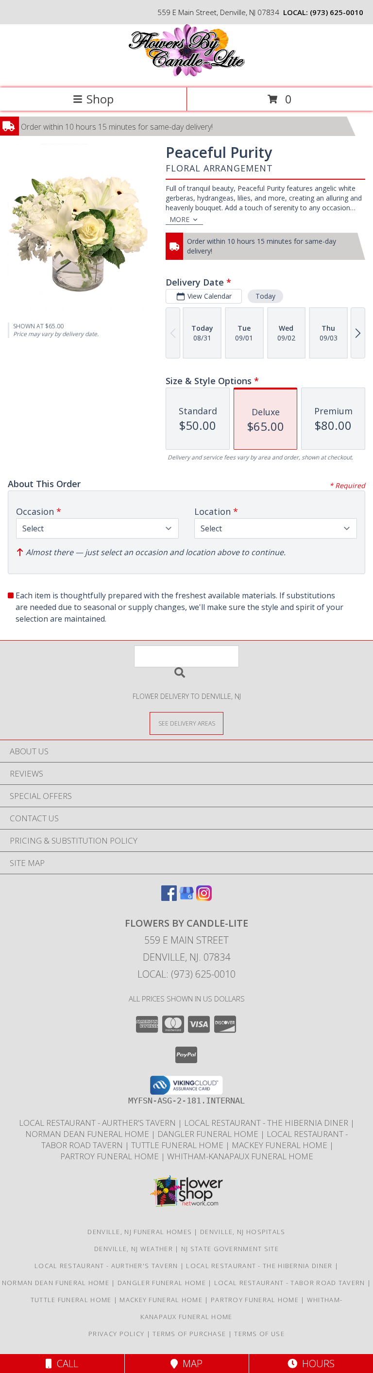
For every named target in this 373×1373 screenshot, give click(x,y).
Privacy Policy (116, 1333)
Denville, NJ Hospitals (243, 1231)
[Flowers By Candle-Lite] (186, 73)
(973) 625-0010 (336, 12)
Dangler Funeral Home (208, 1133)
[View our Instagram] (204, 897)
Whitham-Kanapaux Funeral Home (240, 1156)
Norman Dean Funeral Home (88, 1133)
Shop (100, 99)
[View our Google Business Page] (186, 897)
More (179, 219)
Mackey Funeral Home (280, 1145)
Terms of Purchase (189, 1333)
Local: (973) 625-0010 (186, 974)
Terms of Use (259, 1333)
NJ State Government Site (230, 1248)
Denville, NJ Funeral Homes (139, 1231)
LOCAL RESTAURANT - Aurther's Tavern (98, 1122)
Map (190, 1363)
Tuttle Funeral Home (178, 1145)
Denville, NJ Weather (133, 1248)
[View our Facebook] (169, 897)
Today (265, 296)
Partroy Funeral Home (110, 1156)
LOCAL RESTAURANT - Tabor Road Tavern (290, 1282)
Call (65, 1363)
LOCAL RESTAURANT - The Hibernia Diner (267, 1122)
